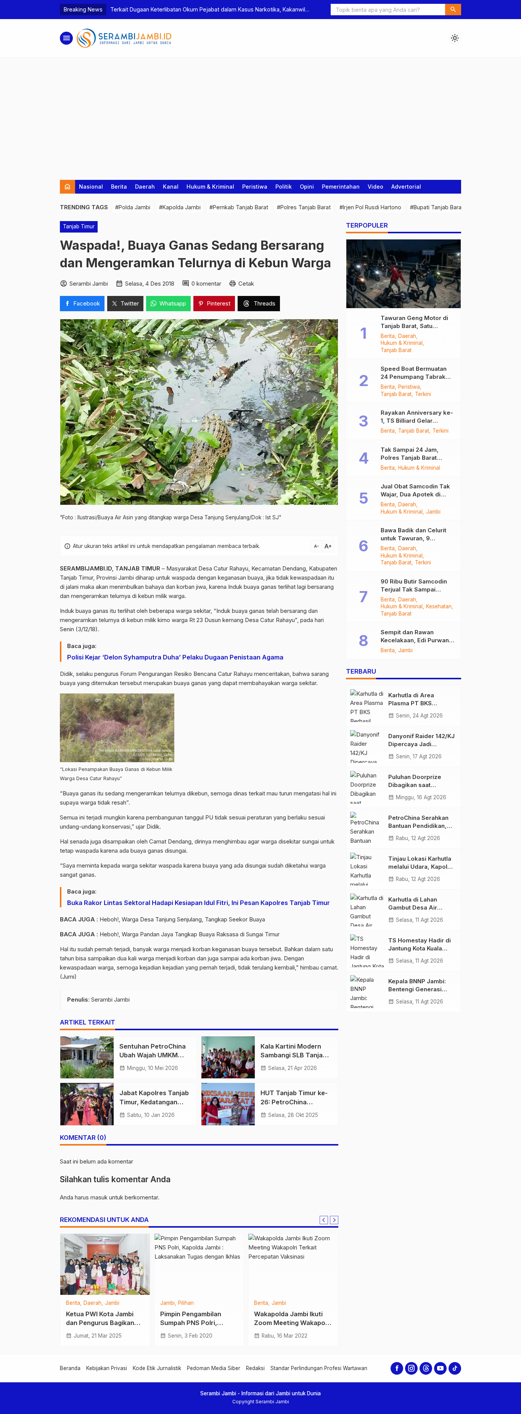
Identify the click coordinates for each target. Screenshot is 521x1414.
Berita (119, 186)
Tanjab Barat (214, 1303)
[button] (453, 9)
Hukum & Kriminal (210, 186)
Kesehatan (439, 607)
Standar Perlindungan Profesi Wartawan (318, 1368)
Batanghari (79, 1303)
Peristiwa (254, 186)
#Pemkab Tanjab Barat (238, 207)
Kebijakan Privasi (106, 1368)
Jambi (433, 512)
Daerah (145, 186)
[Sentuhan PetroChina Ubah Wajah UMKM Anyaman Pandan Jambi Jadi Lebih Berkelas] (87, 1057)
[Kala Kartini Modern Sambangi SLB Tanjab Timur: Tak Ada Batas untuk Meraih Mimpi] (228, 1057)
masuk (99, 1197)
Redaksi (255, 1368)
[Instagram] (411, 1368)
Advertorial (406, 186)
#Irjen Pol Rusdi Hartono (370, 207)
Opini (307, 186)
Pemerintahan (341, 186)
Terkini (314, 1303)
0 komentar (206, 283)
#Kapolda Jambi (180, 207)
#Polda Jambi (132, 207)
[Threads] (426, 1368)
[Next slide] (334, 1220)
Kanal (170, 186)
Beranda (70, 1368)
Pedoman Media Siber (213, 1368)
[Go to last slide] (324, 1220)
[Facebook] (397, 1368)
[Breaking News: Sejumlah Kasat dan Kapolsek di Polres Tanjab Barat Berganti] (293, 1264)
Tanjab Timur (79, 226)
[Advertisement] (260, 114)
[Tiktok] (455, 1368)
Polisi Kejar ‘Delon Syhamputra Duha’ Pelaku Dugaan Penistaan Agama (175, 657)
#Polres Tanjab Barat (304, 207)
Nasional (91, 186)
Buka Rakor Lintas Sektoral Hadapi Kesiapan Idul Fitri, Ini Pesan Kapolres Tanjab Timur (199, 903)
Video (375, 186)
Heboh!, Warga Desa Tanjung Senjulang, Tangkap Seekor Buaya (182, 919)
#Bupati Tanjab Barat (436, 207)
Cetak (246, 283)
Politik (283, 186)
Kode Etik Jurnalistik (157, 1368)
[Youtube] (440, 1368)
